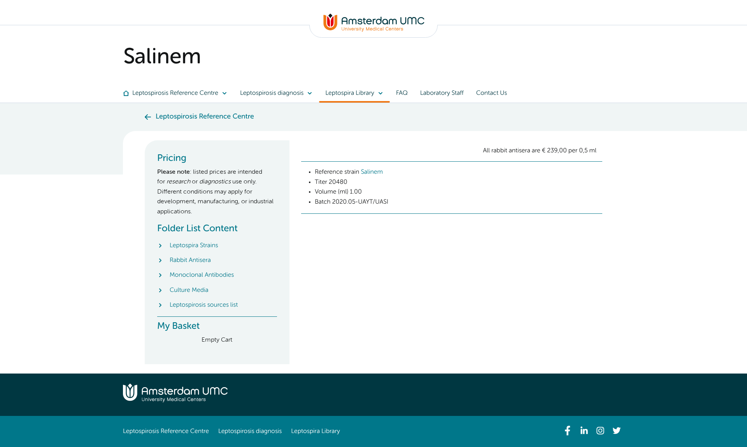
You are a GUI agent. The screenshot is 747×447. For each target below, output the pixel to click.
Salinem (372, 172)
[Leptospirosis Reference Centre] (373, 30)
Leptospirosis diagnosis (250, 431)
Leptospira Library (315, 431)
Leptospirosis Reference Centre (166, 431)
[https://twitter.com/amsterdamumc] (616, 430)
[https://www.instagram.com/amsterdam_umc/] (600, 430)
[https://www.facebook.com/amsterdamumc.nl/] (567, 430)
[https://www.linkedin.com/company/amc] (584, 430)
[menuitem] (178, 93)
